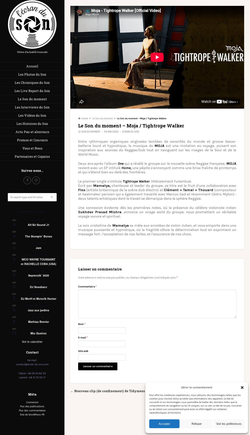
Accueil (32, 66)
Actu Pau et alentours (32, 132)
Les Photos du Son (32, 74)
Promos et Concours (32, 140)
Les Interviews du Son (32, 107)
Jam (38, 248)
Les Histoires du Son (32, 124)
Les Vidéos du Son (32, 115)
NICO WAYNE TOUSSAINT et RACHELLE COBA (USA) (38, 261)
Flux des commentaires (32, 410)
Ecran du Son (130, 131)
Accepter (164, 423)
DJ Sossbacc (38, 287)
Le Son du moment (32, 99)
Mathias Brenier (38, 322)
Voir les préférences (229, 423)
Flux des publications (32, 406)
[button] (242, 387)
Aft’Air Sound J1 (38, 225)
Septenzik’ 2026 (38, 275)
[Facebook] (27, 180)
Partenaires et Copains (32, 156)
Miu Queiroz (38, 333)
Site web (83, 351)
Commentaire (87, 286)
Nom (81, 324)
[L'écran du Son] (32, 48)
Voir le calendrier (32, 342)
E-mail (83, 337)
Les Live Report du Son (32, 91)
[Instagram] (36, 180)
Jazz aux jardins (38, 310)
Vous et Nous (32, 148)
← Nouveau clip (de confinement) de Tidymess (107, 391)
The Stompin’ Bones (38, 236)
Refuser (197, 423)
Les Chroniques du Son (32, 83)
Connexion (32, 402)
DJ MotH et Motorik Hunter (38, 299)
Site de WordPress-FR (32, 414)
